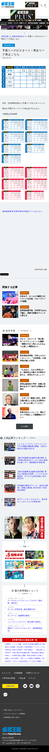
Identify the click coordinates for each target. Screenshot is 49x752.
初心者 (22, 678)
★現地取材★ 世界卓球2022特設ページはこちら (22, 211)
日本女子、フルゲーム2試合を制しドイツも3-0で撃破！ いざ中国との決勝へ (23, 662)
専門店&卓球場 (33, 23)
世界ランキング (33, 673)
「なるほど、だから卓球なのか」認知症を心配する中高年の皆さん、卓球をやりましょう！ (32, 372)
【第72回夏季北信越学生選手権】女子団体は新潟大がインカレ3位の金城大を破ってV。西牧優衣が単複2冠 (32, 460)
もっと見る (24, 426)
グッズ (16, 23)
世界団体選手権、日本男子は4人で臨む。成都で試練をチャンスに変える (33, 313)
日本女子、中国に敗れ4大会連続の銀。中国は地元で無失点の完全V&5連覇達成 (23, 653)
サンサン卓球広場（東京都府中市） (22, 608)
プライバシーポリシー (11, 714)
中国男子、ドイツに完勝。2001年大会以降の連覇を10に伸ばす (24, 645)
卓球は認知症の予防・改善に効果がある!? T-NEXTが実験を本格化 (33, 386)
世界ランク (23, 23)
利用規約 (22, 714)
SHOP (10, 23)
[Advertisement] (24, 240)
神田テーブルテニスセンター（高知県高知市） (25, 628)
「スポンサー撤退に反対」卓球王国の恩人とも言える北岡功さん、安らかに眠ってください (32, 400)
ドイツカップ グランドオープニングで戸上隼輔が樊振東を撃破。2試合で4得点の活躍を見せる (32, 446)
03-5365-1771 (11, 743)
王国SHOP (10, 686)
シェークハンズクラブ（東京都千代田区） (25, 621)
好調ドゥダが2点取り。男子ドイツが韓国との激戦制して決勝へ (23, 659)
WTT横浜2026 (24, 335)
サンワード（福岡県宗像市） (19, 614)
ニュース (3, 23)
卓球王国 (4, 36)
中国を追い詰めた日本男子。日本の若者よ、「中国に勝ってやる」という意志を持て (24, 650)
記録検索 (42, 23)
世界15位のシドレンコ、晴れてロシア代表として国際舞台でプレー (33, 414)
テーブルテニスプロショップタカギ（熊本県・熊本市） (25, 600)
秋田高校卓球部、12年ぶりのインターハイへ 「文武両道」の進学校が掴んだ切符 (33, 358)
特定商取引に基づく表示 (11, 717)
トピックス (24, 352)
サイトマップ (18, 710)
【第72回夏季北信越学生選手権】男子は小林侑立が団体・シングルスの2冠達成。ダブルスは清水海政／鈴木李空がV (32, 475)
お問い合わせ (8, 710)
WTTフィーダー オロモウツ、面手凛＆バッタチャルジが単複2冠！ (32, 500)
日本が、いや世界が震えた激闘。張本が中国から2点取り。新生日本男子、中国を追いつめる (23, 656)
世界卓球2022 (18, 36)
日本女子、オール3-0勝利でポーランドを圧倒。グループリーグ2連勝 (32, 298)
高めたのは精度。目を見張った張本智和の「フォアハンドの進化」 (24, 648)
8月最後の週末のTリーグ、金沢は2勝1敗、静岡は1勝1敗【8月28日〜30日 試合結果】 (32, 487)
